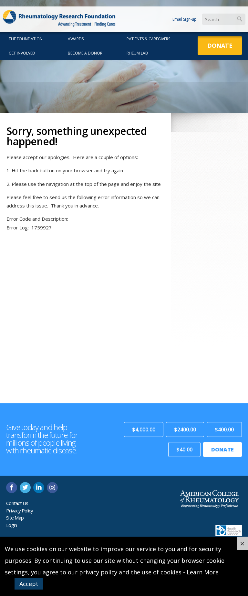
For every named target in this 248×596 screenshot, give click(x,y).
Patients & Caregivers (148, 39)
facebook (11, 487)
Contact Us (17, 503)
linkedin (38, 487)
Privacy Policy (19, 510)
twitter (25, 487)
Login (11, 525)
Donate (219, 45)
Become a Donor (85, 53)
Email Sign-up (184, 19)
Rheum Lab (137, 53)
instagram (52, 487)
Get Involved (22, 53)
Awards (76, 39)
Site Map (15, 517)
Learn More (203, 572)
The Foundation (26, 39)
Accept (28, 584)
